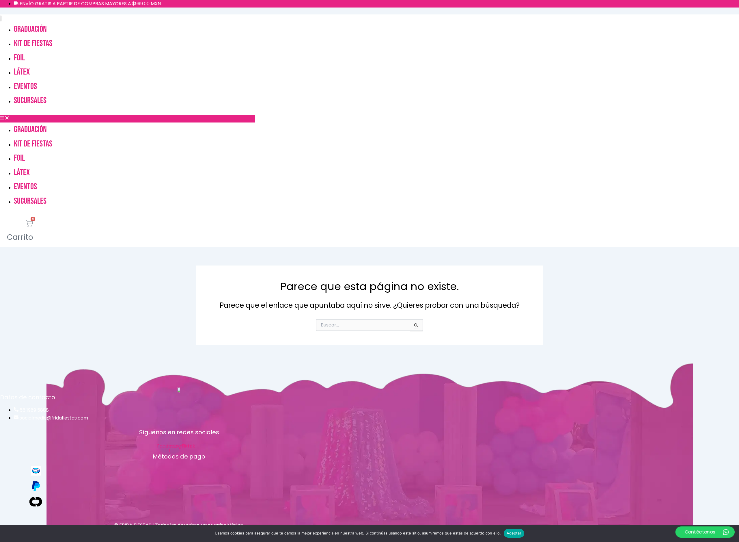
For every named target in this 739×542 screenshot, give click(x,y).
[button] (127, 118)
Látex (22, 72)
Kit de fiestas (33, 43)
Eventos (25, 86)
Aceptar (514, 533)
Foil (19, 58)
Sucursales (30, 100)
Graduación (30, 29)
